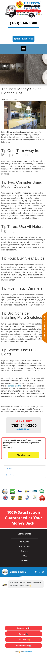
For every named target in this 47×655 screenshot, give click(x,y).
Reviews (24, 551)
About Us (24, 541)
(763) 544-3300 (23, 22)
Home (9, 468)
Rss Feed (10, 475)
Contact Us (24, 546)
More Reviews (23, 455)
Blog (24, 555)
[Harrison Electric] (23, 2)
